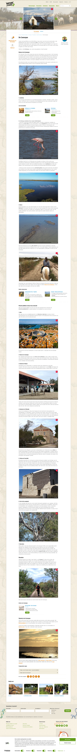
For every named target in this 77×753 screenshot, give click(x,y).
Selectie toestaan (67, 742)
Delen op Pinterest (52, 9)
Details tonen (60, 750)
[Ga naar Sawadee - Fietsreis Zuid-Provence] (47, 294)
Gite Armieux (53, 108)
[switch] (33, 751)
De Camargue (36, 31)
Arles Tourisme (41, 660)
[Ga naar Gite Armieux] (47, 110)
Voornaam (8, 708)
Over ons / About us (43, 726)
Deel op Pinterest (57, 67)
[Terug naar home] (10, 4)
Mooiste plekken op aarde (11, 723)
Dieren (57, 5)
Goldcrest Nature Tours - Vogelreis (31, 291)
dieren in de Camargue (49, 284)
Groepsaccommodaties (27, 726)
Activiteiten (45, 5)
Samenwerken (42, 725)
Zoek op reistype (26, 725)
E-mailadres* (38, 708)
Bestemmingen (32, 5)
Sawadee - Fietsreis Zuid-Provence (57, 291)
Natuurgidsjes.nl (9, 726)
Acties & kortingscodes (11, 728)
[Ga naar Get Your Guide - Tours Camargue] (21, 608)
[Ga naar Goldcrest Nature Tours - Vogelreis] (21, 294)
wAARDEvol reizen (10, 725)
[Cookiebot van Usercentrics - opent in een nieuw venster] (7, 751)
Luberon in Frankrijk (43, 695)
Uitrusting (25, 723)
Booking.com (21, 626)
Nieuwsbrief (41, 728)
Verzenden (67, 710)
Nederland (54, 710)
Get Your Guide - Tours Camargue (30, 605)
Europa (53, 711)
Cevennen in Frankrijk (59, 695)
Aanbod (41, 31)
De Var (10, 695)
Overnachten (38, 5)
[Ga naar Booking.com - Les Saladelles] (21, 110)
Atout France (49, 660)
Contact (41, 723)
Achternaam (23, 708)
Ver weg (53, 713)
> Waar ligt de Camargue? (25, 672)
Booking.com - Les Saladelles (30, 108)
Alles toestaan (67, 739)
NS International (22, 623)
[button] (21, 19)
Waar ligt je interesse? (54, 708)
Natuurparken (52, 5)
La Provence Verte (28, 695)
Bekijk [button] (27, 115)
